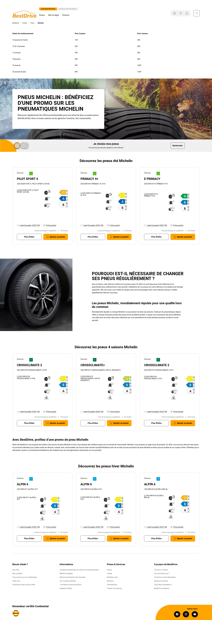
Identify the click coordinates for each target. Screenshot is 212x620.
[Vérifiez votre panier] (174, 13)
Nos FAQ (15, 570)
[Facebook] (177, 614)
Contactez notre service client (23, 585)
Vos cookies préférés (68, 581)
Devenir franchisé (161, 581)
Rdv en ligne (53, 15)
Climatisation (112, 585)
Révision (110, 581)
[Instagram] (186, 614)
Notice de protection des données (72, 577)
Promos (65, 15)
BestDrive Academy (161, 588)
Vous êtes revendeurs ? (163, 585)
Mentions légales (66, 573)
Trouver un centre (161, 570)
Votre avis (16, 581)
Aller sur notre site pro (48, 8)
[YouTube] (195, 614)
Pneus (42, 15)
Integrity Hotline (66, 588)
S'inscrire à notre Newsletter (165, 577)
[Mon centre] (181, 13)
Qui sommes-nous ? (162, 573)
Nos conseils (17, 573)
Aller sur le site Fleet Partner (67, 8)
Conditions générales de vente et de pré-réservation (79, 570)
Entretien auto (112, 577)
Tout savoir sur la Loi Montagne (24, 577)
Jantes (109, 573)
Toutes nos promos (114, 588)
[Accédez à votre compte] (187, 13)
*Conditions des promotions (70, 585)
